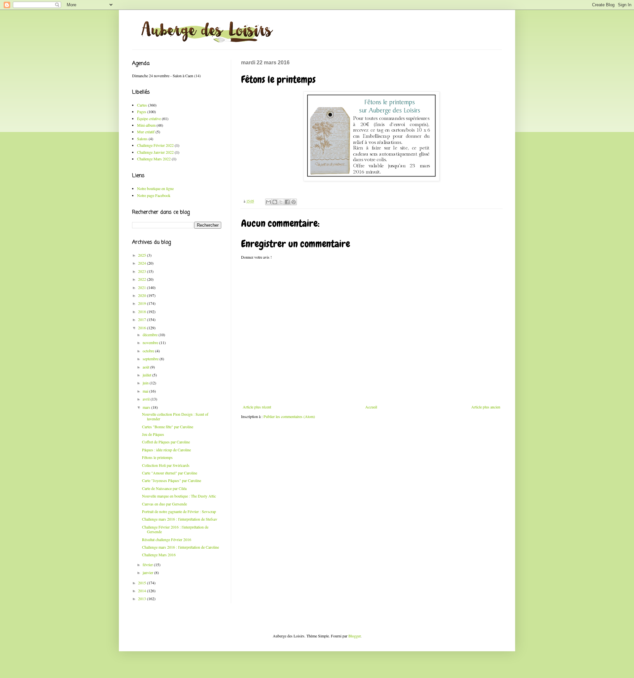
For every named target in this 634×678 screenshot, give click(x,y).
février (148, 564)
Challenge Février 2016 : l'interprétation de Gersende (175, 529)
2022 (142, 279)
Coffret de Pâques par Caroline (166, 441)
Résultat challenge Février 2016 (166, 539)
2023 (142, 271)
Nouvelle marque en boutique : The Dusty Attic (179, 496)
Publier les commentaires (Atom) (289, 416)
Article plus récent (257, 406)
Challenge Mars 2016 (159, 554)
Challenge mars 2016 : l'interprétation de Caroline (180, 547)
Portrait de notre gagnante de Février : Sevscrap (179, 511)
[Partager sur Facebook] (287, 202)
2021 (142, 287)
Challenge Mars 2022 (154, 158)
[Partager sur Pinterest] (293, 202)
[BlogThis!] (274, 202)
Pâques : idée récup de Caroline (166, 449)
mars (147, 407)
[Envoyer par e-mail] (268, 202)
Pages (141, 111)
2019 (142, 303)
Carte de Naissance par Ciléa (164, 488)
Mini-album (146, 125)
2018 (142, 311)
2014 (142, 590)
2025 (142, 255)
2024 (142, 263)
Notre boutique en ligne (155, 188)
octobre (149, 350)
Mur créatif (146, 131)
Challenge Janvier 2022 (155, 152)
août (146, 367)
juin (146, 382)
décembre (150, 334)
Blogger (354, 635)
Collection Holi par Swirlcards (166, 465)
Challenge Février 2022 (155, 145)
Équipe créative (149, 118)
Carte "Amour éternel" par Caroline (169, 472)
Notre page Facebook (153, 195)
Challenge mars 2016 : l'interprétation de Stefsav (179, 519)
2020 (142, 295)
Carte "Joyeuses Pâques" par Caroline (171, 480)
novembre (151, 342)
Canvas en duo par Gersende (164, 503)
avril (147, 399)
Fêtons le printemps (157, 457)
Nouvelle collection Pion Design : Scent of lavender (175, 416)
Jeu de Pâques (153, 434)
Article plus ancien (485, 406)
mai (146, 391)
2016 (142, 327)
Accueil (371, 406)
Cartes (142, 105)
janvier (148, 572)
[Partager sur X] (281, 202)
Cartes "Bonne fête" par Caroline (167, 426)
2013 (142, 598)
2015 (142, 582)
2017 (142, 319)
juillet (147, 374)
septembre (151, 358)
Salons (142, 138)
